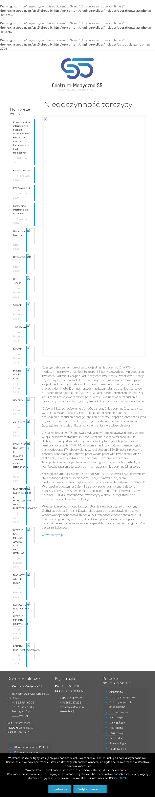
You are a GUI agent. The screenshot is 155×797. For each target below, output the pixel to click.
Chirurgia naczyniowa (122, 697)
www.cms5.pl (20, 715)
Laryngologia (117, 722)
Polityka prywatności (26, 752)
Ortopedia (115, 738)
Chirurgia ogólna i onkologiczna (120, 704)
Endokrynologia (118, 712)
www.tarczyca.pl (52, 535)
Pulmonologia (117, 743)
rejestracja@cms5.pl (72, 707)
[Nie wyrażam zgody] (150, 775)
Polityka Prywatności (90, 789)
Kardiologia (116, 717)
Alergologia (116, 691)
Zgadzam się (59, 789)
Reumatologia (117, 748)
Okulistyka (116, 733)
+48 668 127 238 (23, 707)
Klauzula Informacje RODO (31, 747)
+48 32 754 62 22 (23, 702)
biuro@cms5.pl (21, 711)
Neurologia (116, 727)
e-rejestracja (67, 711)
